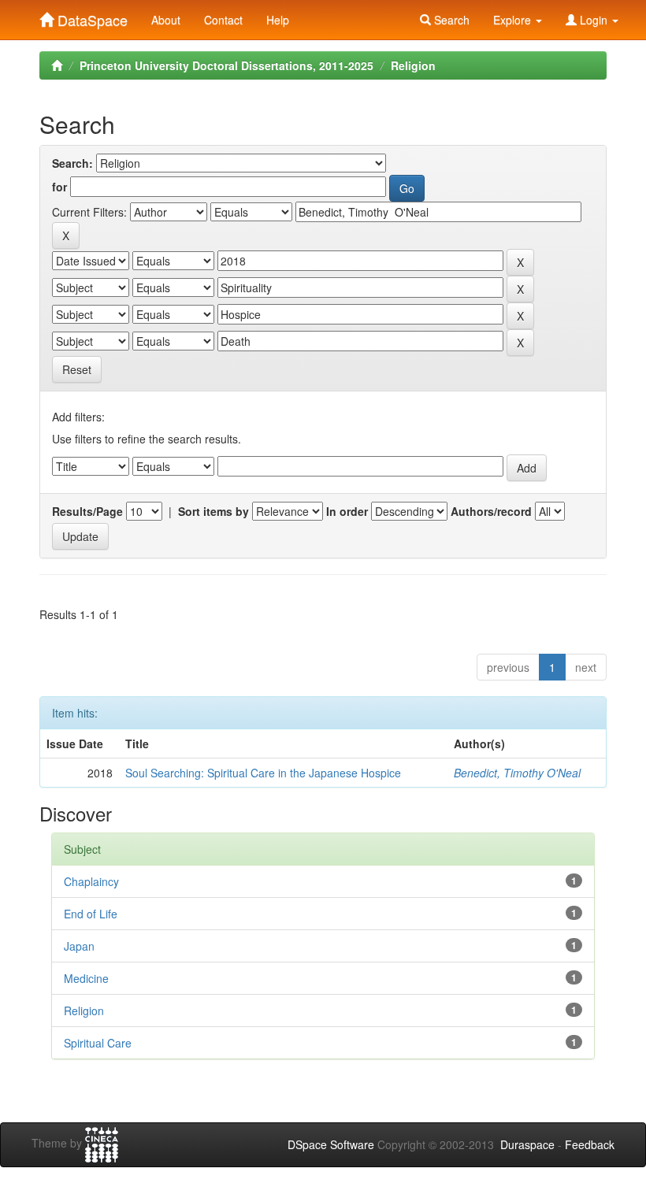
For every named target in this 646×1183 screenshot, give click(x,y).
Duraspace (527, 1144)
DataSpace (91, 16)
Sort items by (213, 511)
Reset (76, 369)
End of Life (90, 914)
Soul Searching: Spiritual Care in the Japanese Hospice (263, 773)
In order (347, 511)
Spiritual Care (98, 1043)
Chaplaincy (91, 881)
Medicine (86, 978)
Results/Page (87, 511)
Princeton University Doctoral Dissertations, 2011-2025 (226, 65)
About (165, 20)
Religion (413, 65)
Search (450, 20)
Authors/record (491, 511)
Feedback (589, 1144)
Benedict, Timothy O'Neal (517, 773)
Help (277, 20)
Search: (72, 163)
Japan (79, 946)
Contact (223, 20)
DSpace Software (331, 1144)
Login (594, 20)
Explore (513, 20)
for (59, 187)
